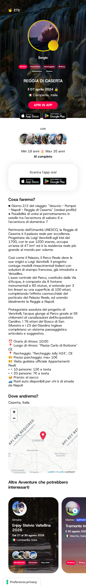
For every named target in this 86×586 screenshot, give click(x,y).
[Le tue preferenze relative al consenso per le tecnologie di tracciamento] (21, 582)
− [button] (14, 418)
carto (61, 471)
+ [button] (14, 412)
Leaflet (51, 471)
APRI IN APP (43, 105)
